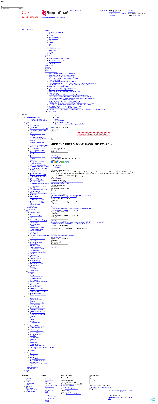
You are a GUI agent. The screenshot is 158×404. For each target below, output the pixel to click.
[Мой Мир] (57, 162)
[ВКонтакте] (52, 162)
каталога (137, 15)
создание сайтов (113, 391)
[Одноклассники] (55, 162)
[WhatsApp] (62, 162)
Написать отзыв (56, 178)
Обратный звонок (75, 10)
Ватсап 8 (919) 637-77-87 (73, 394)
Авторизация (103, 10)
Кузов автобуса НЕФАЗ (62, 122)
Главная (57, 116)
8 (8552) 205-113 (66, 387)
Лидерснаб (68, 390)
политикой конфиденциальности (101, 387)
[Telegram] (67, 162)
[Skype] (65, 162)
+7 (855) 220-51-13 (114, 12)
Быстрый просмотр (57, 182)
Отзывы (57, 167)
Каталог (57, 117)
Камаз (57, 119)
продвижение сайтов (126, 391)
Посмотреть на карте (67, 385)
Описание (58, 165)
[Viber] (60, 162)
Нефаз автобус (59, 120)
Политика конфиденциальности (118, 397)
